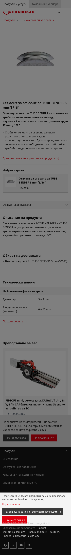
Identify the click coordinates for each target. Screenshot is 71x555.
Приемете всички (15, 520)
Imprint (42, 527)
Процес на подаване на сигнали (21, 535)
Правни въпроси (37, 531)
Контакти (55, 531)
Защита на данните (14, 531)
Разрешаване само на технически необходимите (33, 511)
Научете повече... (12, 504)
